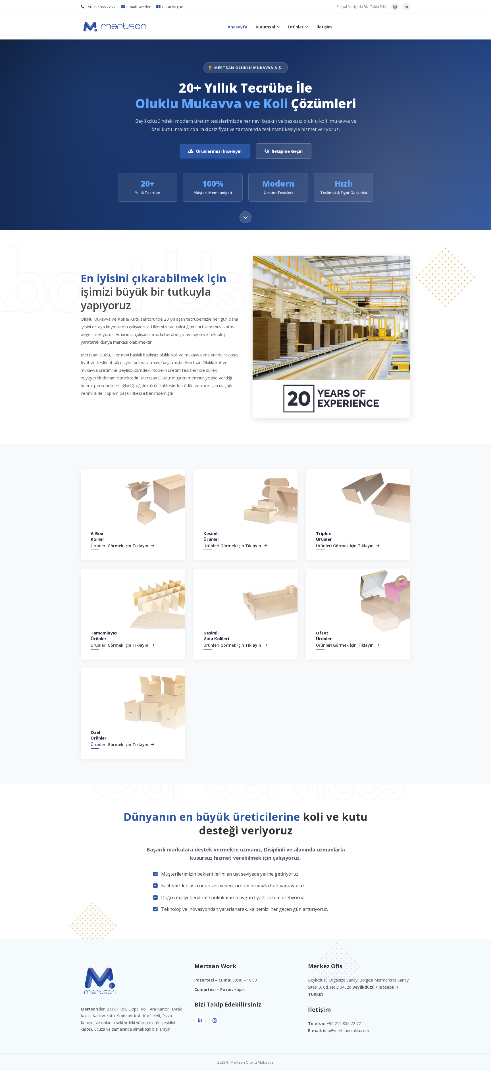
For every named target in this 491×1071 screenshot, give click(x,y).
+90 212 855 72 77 (100, 6)
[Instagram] (395, 7)
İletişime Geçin (287, 151)
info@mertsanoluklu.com (346, 1030)
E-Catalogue (172, 6)
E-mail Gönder (138, 6)
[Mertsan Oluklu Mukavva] (115, 27)
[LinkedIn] (406, 7)
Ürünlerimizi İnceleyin (219, 151)
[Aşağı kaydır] (245, 217)
